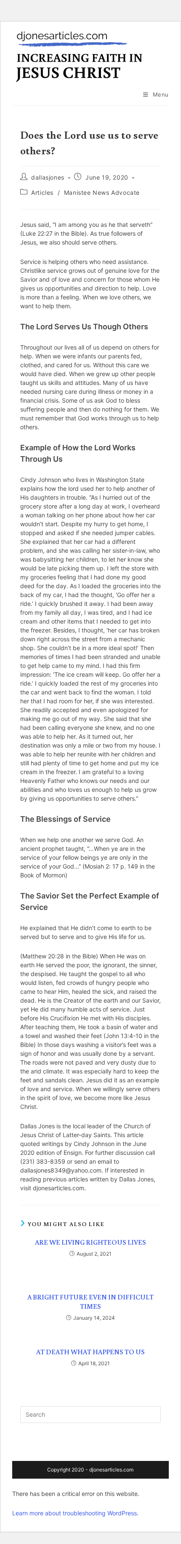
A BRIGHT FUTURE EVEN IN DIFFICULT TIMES (90, 1301)
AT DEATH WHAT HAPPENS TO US (90, 1352)
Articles (42, 192)
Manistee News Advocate (102, 192)
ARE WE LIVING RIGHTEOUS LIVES (90, 1242)
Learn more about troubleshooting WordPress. (75, 1513)
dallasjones (47, 177)
